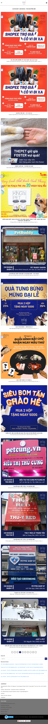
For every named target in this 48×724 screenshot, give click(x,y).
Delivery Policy (4, 713)
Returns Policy (4, 711)
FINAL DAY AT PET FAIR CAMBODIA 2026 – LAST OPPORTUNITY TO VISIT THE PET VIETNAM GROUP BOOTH (22, 667)
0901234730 (7, 689)
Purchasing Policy (5, 709)
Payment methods (5, 705)
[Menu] (1, 2)
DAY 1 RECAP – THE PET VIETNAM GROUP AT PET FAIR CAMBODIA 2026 (15, 676)
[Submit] (46, 659)
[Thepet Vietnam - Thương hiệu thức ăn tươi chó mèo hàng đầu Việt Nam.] (24, 3)
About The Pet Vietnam (6, 695)
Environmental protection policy (8, 703)
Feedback (3, 697)
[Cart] (46, 2)
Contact (2, 693)
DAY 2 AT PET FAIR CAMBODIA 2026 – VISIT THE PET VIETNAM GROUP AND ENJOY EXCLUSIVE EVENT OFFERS (22, 673)
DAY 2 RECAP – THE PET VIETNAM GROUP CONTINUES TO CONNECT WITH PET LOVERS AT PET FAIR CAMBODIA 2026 (24, 670)
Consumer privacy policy (6, 707)
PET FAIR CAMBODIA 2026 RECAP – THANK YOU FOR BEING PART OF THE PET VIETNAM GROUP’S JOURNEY (22, 664)
